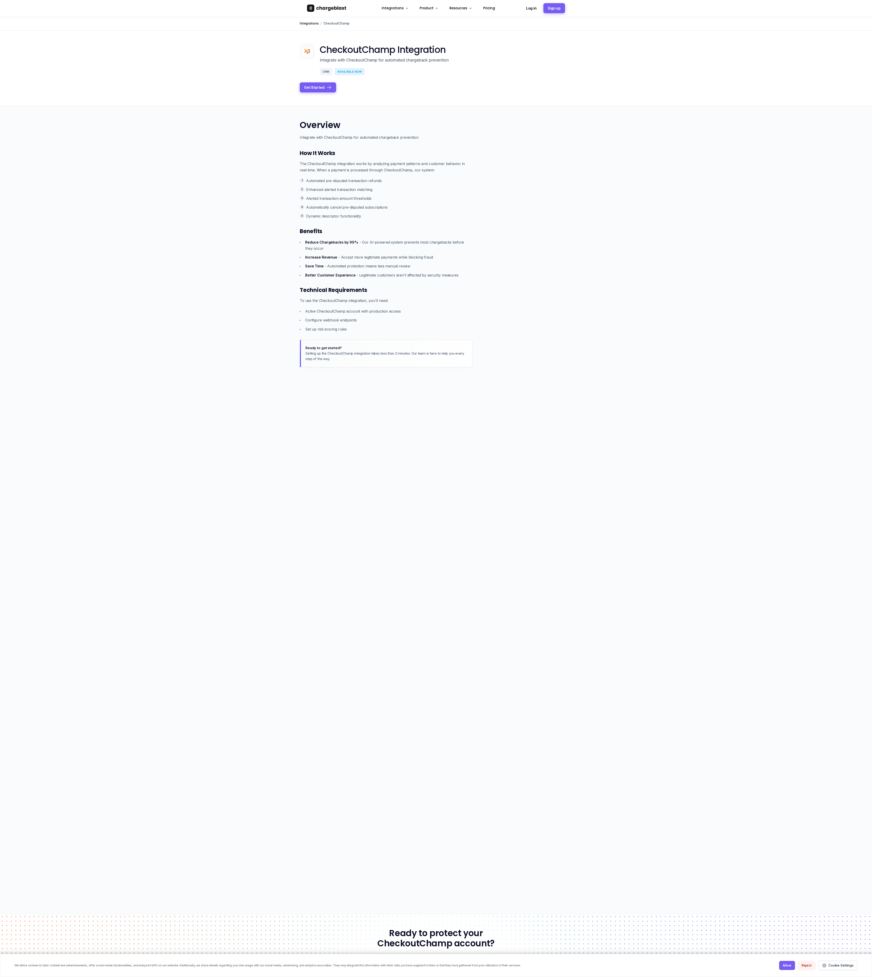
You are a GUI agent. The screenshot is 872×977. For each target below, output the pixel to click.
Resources (458, 8)
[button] (318, 87)
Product (427, 8)
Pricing (489, 8)
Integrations (393, 8)
